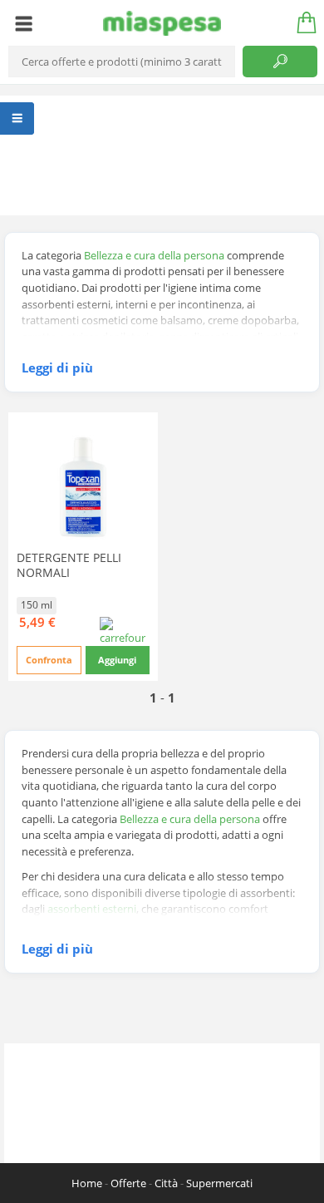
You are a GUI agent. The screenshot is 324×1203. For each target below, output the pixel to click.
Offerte (128, 1183)
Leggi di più (57, 367)
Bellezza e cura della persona (154, 255)
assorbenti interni (144, 925)
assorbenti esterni (91, 908)
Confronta (49, 659)
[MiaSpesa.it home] (162, 23)
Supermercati (219, 1183)
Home (86, 1183)
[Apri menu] (23, 23)
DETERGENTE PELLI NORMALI (69, 565)
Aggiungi (117, 659)
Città (166, 1183)
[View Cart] (300, 23)
